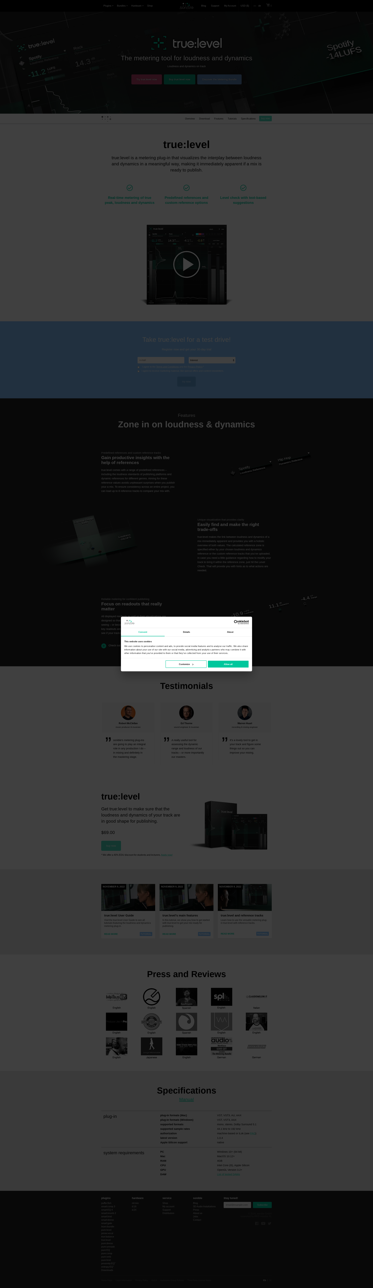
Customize (184, 664)
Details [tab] (186, 632)
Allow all (228, 664)
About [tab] (230, 632)
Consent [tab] (142, 632)
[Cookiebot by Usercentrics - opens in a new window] (236, 622)
